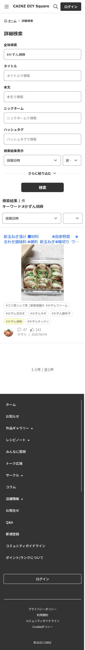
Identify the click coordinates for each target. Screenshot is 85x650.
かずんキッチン (39, 321)
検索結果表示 (14, 150)
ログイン (70, 6)
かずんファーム (58, 305)
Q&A (9, 522)
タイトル (10, 66)
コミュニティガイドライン (25, 545)
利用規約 (42, 615)
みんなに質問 (16, 451)
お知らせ (12, 416)
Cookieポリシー (42, 627)
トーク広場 (14, 463)
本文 (7, 87)
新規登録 (12, 534)
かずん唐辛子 (62, 313)
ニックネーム (14, 108)
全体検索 (10, 44)
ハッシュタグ (14, 129)
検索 (42, 187)
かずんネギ (39, 313)
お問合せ (12, 510)
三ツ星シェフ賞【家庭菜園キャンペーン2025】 (38, 305)
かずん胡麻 (15, 321)
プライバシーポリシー (42, 609)
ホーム (12, 21)
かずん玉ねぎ (16, 313)
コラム (11, 486)
